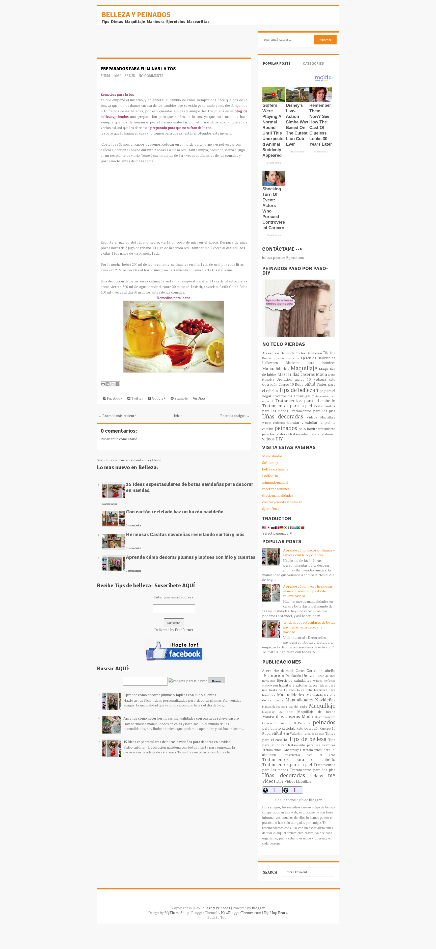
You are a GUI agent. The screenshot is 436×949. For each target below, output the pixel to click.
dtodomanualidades (277, 495)
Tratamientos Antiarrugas (292, 396)
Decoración (273, 675)
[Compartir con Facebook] (117, 383)
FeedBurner (184, 629)
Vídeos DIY (273, 781)
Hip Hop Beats (275, 912)
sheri (105, 75)
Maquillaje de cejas (277, 712)
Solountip (270, 462)
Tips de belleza (297, 389)
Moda (321, 374)
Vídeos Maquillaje (321, 417)
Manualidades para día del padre (284, 706)
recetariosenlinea (276, 488)
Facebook (114, 398)
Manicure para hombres (310, 363)
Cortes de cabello (321, 670)
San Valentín (293, 733)
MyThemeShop (177, 912)
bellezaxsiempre (275, 469)
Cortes (300, 353)
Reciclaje (288, 728)
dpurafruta (270, 508)
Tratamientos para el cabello (305, 401)
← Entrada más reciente (117, 415)
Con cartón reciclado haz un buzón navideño (175, 512)
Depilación (314, 353)
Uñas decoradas (282, 416)
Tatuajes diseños (313, 733)
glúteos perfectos (273, 423)
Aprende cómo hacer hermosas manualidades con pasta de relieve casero (181, 718)
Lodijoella (270, 475)
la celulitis (304, 690)
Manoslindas (272, 456)
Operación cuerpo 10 (294, 379)
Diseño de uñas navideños (280, 358)
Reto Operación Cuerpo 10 (315, 728)
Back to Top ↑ (218, 917)
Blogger (315, 799)
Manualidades (275, 369)
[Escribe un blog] (107, 383)
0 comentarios (109, 504)
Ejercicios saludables (318, 357)
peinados (286, 428)
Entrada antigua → (235, 415)
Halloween (270, 363)
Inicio (178, 415)
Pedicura (319, 379)
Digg (201, 398)
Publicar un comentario (119, 438)
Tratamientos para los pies (313, 410)
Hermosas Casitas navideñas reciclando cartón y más (185, 534)
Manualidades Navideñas (310, 700)
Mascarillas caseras (296, 374)
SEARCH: (270, 872)
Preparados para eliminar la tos (138, 68)
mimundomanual (275, 482)
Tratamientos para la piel (287, 406)
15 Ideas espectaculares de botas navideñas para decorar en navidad (189, 487)
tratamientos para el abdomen (312, 434)
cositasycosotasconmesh (282, 501)
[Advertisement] (137, 44)
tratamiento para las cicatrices (312, 745)
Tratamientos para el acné (309, 755)
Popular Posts (277, 63)
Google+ (158, 398)
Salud (130, 75)
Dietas (329, 353)
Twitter (136, 398)
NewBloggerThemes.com (241, 912)
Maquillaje (304, 368)
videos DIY (272, 439)
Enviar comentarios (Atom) (140, 460)
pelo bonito (307, 428)
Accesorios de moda (278, 353)
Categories (313, 63)
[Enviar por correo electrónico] (102, 383)
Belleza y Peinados (136, 15)
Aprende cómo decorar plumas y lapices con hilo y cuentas (190, 557)
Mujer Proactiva (325, 717)
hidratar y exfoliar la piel (309, 422)
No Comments (151, 75)
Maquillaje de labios (316, 711)
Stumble (181, 398)
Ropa (299, 384)
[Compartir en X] (112, 383)
